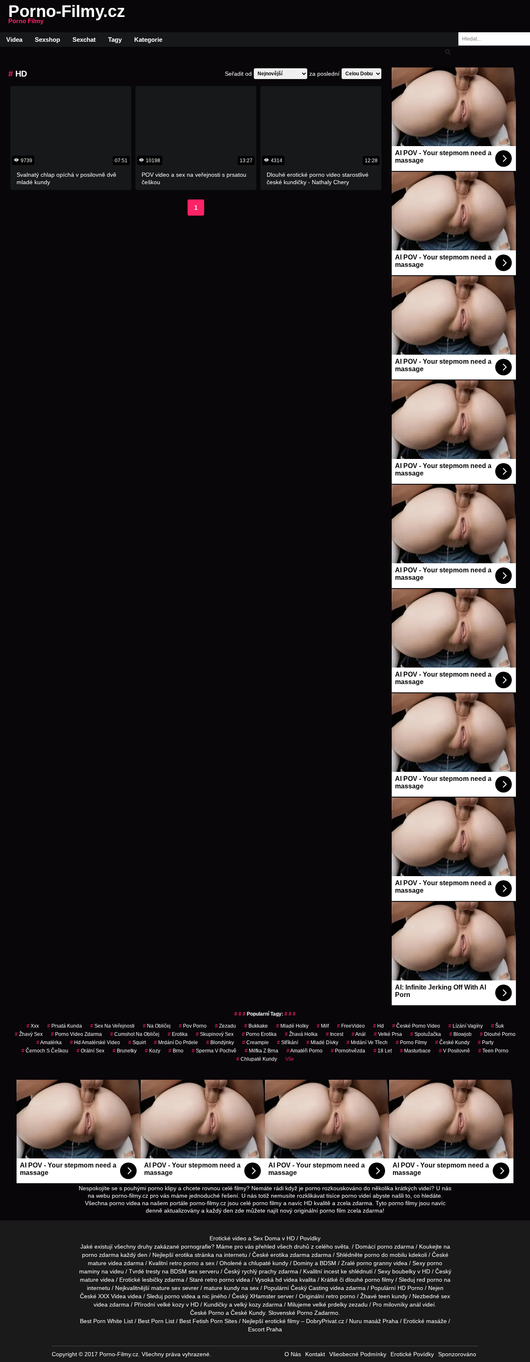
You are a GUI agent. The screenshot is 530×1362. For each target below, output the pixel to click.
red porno (429, 1279)
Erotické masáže (425, 1321)
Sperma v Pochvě (214, 1051)
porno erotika (259, 1034)
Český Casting (309, 1288)
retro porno (184, 1263)
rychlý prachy (259, 1271)
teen (384, 1296)
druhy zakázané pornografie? (175, 1246)
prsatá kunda (64, 1026)
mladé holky (292, 1026)
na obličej (157, 1026)
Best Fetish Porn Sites (208, 1321)
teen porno (493, 1051)
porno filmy (379, 1279)
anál (415, 1304)
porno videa (179, 1296)
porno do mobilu (385, 1255)
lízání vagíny (465, 1026)
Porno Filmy (411, 1042)
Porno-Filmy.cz (66, 16)
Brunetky (125, 1051)
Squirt (137, 1042)
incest (331, 1271)
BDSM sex (184, 1271)
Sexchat (84, 39)
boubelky (404, 1271)
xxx (32, 1026)
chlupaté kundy (268, 1263)
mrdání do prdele (176, 1042)
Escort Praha (265, 1329)
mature (97, 1263)
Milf (323, 1026)
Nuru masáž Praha (373, 1321)
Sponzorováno (457, 1354)
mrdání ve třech (367, 1042)
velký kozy (247, 1304)
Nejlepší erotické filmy (270, 1321)
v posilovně (454, 1051)
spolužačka (425, 1034)
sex (445, 1296)
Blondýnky (220, 1042)
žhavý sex (29, 1034)
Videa (14, 39)
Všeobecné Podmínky (357, 1354)
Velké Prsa (388, 1034)
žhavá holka (301, 1034)
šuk (497, 1026)
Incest (334, 1034)
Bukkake (256, 1026)
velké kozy (170, 1304)
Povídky (310, 1238)
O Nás (292, 1354)
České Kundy (452, 1042)
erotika (178, 1034)
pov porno (193, 1026)
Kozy (152, 1051)
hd (378, 1026)
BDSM (328, 1263)
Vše (289, 1059)
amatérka (49, 1042)
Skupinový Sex (215, 1034)
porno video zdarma (76, 1034)
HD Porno (410, 1288)
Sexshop (47, 39)
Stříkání (287, 1042)
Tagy (115, 39)
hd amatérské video (95, 1042)
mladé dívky (322, 1042)
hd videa (286, 1279)
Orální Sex (90, 1051)
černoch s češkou (45, 1051)
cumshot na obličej (134, 1034)
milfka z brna (261, 1051)
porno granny (374, 1263)
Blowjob (460, 1034)
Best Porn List (156, 1321)
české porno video (416, 1026)
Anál (359, 1034)
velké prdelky (330, 1304)
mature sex (166, 1288)
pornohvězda (348, 1051)
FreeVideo (351, 1026)
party (486, 1042)
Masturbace (415, 1051)
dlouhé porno (498, 1034)
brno (176, 1051)
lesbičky (152, 1279)
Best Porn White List (106, 1321)
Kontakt (315, 1354)
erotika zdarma (290, 1255)
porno (385, 1246)
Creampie (255, 1042)
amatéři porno (305, 1051)
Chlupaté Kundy (256, 1059)
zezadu (225, 1026)
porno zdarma (100, 1255)
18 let (382, 1051)
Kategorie (148, 39)
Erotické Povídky (412, 1354)
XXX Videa (112, 1296)
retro (332, 1296)
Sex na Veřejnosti (112, 1026)
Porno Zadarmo (317, 1312)
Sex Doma (266, 1238)
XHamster (263, 1296)
